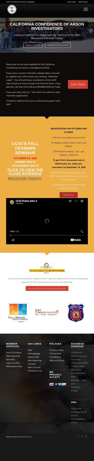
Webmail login (83, 2)
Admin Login (71, 2)
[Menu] (84, 9)
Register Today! (24, 178)
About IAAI (33, 357)
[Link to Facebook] (79, 436)
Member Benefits (33, 46)
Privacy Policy (56, 350)
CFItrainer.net (35, 371)
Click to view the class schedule (25, 171)
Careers (32, 364)
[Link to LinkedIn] (86, 436)
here (62, 184)
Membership (35, 360)
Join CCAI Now (13, 352)
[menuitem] (71, 1)
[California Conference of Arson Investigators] (11, 9)
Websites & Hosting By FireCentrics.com (19, 437)
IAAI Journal (34, 367)
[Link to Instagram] (82, 436)
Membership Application (57, 46)
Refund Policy (56, 360)
